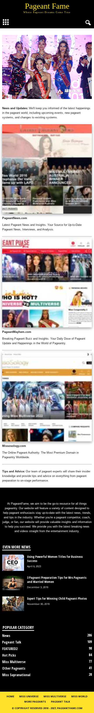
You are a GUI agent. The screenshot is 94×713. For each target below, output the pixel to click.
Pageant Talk (11, 642)
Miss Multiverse (14, 661)
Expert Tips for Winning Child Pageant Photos (57, 598)
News (6, 635)
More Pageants (35, 701)
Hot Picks (9, 655)
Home (10, 696)
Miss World (79, 696)
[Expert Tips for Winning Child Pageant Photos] (13, 603)
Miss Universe (28, 696)
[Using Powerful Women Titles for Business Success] (13, 563)
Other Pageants (13, 668)
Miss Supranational (16, 674)
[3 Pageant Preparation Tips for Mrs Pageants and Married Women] (13, 582)
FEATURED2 (9, 648)
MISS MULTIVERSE (55, 696)
